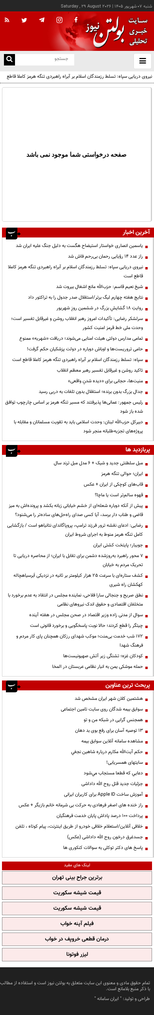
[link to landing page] (114, 31)
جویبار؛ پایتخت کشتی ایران (118, 545)
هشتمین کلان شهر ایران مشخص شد (109, 698)
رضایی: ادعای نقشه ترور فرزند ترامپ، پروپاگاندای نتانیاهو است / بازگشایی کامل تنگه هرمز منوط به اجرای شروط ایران (75, 530)
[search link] (9, 59)
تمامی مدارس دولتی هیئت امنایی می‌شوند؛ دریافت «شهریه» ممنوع (81, 338)
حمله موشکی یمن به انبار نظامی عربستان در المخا (97, 666)
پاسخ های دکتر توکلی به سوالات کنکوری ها (103, 847)
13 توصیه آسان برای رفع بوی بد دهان (109, 730)
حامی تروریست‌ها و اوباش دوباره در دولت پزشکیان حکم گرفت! (85, 349)
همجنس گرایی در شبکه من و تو (113, 719)
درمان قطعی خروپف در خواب (77, 939)
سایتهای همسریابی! (124, 762)
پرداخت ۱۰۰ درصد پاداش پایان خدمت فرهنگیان (99, 815)
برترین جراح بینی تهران (77, 877)
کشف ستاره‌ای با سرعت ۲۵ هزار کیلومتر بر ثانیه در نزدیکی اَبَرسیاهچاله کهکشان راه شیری (78, 580)
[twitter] (24, 21)
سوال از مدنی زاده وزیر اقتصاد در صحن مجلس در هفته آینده (86, 615)
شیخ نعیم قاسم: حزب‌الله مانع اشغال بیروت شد (99, 286)
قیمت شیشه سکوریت (77, 893)
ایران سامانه (108, 998)
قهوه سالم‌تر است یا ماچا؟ (119, 495)
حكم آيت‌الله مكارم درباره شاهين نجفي (107, 751)
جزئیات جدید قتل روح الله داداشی (112, 783)
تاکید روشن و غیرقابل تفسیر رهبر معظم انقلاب (100, 370)
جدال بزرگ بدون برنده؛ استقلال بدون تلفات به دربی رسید (91, 391)
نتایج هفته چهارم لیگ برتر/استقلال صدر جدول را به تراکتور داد (85, 297)
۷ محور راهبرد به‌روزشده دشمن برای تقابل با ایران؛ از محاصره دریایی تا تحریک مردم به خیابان (78, 560)
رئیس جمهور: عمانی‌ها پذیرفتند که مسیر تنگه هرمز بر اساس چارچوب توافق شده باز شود (74, 407)
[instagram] (59, 20)
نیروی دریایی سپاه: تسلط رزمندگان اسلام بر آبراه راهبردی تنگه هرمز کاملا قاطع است (79, 81)
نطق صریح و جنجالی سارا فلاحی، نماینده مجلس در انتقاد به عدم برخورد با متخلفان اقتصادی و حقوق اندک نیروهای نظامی (75, 600)
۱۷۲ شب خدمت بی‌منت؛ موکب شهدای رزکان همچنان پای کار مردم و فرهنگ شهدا (79, 641)
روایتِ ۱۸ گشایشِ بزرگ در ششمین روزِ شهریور (99, 308)
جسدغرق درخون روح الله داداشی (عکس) (105, 837)
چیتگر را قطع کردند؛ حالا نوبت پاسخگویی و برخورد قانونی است (86, 625)
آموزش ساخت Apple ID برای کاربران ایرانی (103, 794)
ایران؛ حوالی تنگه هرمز (122, 473)
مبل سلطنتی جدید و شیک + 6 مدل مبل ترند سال (98, 463)
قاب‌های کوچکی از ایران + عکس (113, 484)
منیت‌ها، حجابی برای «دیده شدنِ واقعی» (105, 381)
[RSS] (7, 20)
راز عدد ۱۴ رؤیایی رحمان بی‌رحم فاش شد (105, 256)
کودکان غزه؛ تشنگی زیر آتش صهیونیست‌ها (103, 656)
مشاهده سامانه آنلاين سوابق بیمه (112, 741)
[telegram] (42, 19)
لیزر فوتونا (77, 954)
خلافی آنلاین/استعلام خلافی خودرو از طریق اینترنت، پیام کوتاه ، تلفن (79, 826)
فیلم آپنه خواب (77, 924)
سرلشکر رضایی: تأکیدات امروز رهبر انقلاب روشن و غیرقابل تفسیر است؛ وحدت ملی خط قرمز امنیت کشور (77, 323)
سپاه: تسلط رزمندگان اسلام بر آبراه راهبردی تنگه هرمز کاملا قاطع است (77, 359)
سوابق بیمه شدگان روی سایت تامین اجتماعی (102, 709)
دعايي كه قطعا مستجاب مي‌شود (113, 773)
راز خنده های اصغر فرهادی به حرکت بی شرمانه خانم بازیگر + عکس (81, 805)
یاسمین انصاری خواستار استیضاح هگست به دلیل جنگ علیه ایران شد (79, 245)
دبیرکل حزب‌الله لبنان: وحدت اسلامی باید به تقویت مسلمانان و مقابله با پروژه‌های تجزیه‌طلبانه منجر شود (78, 427)
